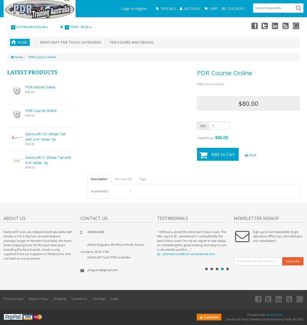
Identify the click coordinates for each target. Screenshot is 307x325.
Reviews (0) (123, 179)
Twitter (264, 25)
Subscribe (292, 261)
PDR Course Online (42, 57)
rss (285, 25)
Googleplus (296, 25)
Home (22, 42)
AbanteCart (274, 315)
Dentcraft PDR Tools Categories (69, 42)
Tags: (143, 179)
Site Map (99, 298)
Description (99, 179)
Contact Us (79, 298)
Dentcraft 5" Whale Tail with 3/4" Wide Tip (48, 160)
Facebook (254, 25)
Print (252, 155)
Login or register (134, 8)
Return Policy (38, 298)
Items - (77, 27)
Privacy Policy (13, 298)
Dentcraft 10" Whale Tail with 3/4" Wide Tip (45, 136)
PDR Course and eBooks (131, 42)
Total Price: (212, 137)
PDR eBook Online (40, 87)
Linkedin (275, 25)
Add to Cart (223, 154)
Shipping (59, 298)
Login (114, 298)
